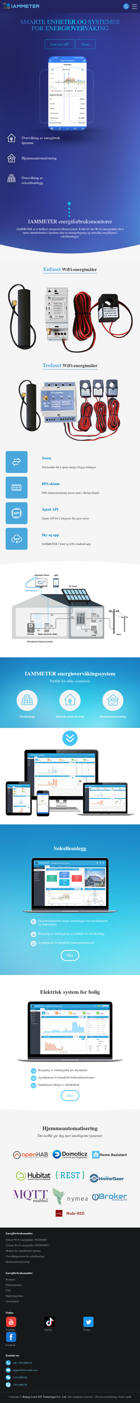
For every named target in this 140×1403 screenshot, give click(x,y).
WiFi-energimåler (70, 269)
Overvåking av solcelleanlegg (32, 180)
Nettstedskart (12, 1301)
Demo (85, 44)
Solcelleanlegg (27, 716)
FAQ (8, 1290)
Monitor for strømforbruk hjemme (23, 1250)
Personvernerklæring (106, 1396)
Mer (70, 955)
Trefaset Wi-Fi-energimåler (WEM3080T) (27, 1245)
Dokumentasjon (14, 1285)
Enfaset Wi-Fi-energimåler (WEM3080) (26, 1239)
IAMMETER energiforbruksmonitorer (70, 221)
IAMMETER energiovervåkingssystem (70, 673)
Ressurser (10, 1279)
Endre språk (125, 1396)
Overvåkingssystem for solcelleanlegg (25, 1256)
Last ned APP (60, 44)
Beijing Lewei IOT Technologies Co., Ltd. (45, 1396)
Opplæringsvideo (14, 1296)
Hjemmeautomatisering (39, 158)
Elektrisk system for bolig (70, 716)
